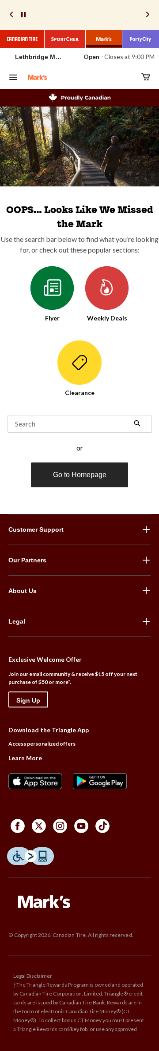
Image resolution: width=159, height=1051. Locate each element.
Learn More (25, 758)
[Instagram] (60, 826)
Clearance (80, 392)
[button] (137, 424)
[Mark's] (104, 39)
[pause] (23, 15)
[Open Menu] (13, 78)
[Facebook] (18, 826)
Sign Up (28, 700)
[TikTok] (102, 826)
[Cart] (146, 77)
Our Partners (27, 560)
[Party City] (140, 39)
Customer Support (36, 529)
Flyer (52, 318)
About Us (22, 590)
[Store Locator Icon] (7, 57)
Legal (16, 621)
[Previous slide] (11, 15)
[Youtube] (81, 826)
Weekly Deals (107, 318)
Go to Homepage (79, 474)
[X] (39, 826)
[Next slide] (147, 15)
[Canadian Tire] (22, 39)
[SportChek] (65, 39)
